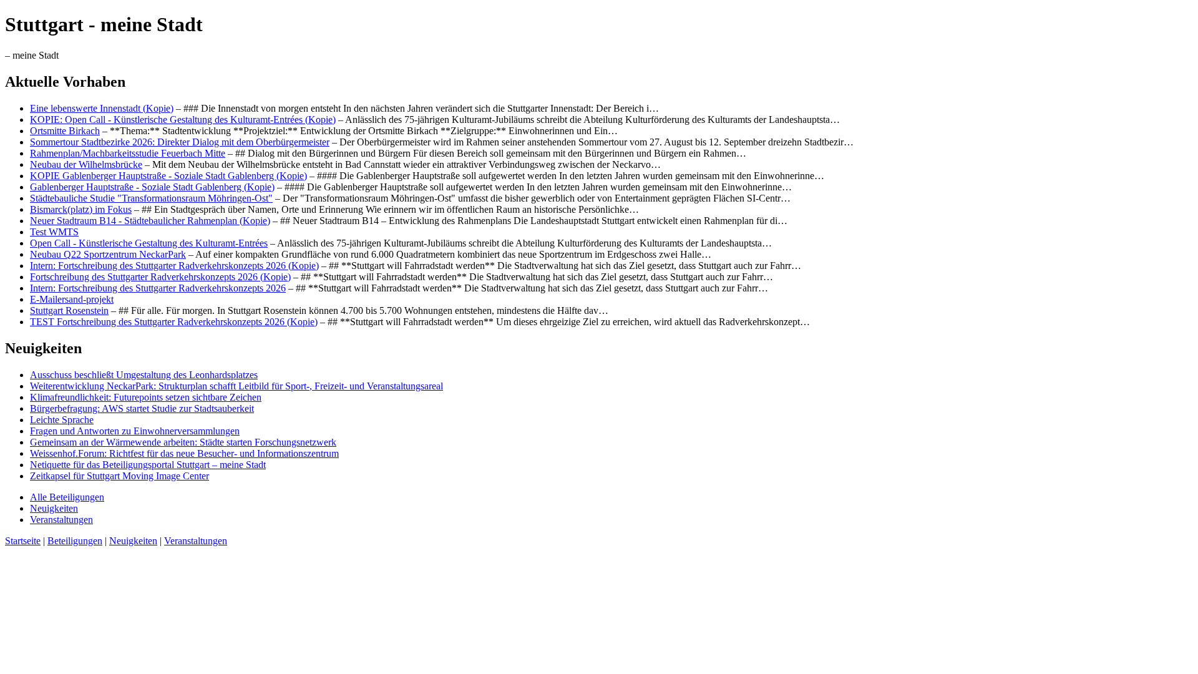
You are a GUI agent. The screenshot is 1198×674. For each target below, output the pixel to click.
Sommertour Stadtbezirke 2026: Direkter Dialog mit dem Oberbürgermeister (179, 142)
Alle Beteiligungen (67, 497)
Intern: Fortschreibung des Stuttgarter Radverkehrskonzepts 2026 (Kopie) (174, 265)
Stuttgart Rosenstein (69, 310)
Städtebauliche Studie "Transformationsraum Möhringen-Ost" (151, 198)
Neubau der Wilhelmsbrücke (86, 164)
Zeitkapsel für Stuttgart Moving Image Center (119, 476)
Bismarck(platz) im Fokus (81, 209)
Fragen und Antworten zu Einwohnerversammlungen (135, 431)
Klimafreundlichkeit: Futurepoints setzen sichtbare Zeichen (145, 397)
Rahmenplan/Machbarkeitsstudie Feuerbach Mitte (127, 153)
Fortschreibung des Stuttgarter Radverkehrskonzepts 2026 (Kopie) (160, 276)
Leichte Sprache (62, 419)
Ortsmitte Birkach (65, 130)
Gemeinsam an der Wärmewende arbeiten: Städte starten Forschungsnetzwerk (183, 442)
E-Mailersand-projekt (72, 299)
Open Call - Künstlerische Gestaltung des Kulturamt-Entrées (149, 243)
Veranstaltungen (61, 519)
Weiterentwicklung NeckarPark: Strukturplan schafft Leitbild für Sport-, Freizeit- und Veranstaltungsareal (236, 386)
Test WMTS (54, 232)
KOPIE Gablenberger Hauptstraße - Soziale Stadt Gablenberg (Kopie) (168, 175)
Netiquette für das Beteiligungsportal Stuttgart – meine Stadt (148, 464)
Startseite (23, 540)
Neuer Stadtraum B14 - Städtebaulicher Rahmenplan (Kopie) (150, 220)
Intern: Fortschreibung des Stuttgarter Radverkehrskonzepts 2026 (158, 288)
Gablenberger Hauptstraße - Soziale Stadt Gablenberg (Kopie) (152, 187)
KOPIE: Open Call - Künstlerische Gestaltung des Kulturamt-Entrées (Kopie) (183, 119)
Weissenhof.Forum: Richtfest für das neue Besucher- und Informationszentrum (184, 453)
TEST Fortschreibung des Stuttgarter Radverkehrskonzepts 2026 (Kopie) (174, 321)
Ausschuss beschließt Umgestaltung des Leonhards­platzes (144, 374)
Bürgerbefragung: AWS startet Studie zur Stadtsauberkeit (142, 408)
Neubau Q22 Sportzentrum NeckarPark (108, 254)
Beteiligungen (74, 540)
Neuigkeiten (54, 508)
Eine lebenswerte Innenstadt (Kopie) (101, 108)
